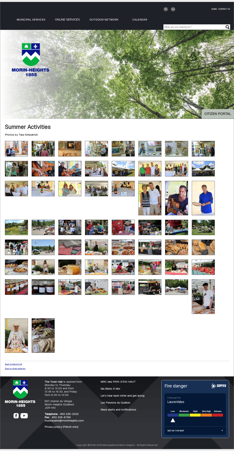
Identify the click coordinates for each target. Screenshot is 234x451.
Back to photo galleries (15, 368)
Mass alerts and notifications (118, 409)
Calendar (139, 19)
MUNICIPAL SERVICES (31, 19)
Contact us (224, 9)
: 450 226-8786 (58, 417)
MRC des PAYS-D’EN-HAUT (118, 381)
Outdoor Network (104, 19)
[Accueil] (20, 406)
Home (214, 9)
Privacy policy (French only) (61, 426)
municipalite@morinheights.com (64, 420)
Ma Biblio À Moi (110, 388)
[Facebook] (16, 417)
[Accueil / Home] (30, 75)
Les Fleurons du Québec (115, 402)
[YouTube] (24, 417)
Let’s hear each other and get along (122, 395)
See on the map (175, 431)
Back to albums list (13, 364)
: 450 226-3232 (62, 414)
